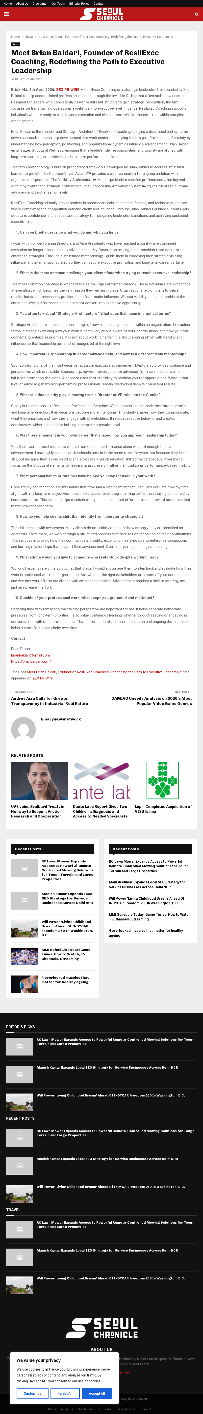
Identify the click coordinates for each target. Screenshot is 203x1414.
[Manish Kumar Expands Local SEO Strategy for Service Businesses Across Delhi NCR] (24, 901)
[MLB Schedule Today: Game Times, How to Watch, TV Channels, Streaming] (24, 956)
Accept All (97, 1393)
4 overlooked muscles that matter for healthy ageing (65, 980)
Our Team (58, 3)
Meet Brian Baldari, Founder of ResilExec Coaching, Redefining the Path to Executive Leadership (104, 672)
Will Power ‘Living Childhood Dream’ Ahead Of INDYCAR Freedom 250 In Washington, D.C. (67, 928)
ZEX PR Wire (42, 678)
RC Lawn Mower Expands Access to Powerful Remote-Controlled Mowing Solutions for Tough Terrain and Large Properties (68, 870)
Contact (99, 3)
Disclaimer (40, 3)
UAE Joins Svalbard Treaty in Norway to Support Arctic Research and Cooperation (37, 811)
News (15, 44)
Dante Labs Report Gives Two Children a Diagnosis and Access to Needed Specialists (100, 811)
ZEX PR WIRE (67, 89)
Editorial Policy (79, 3)
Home (8, 3)
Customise (32, 1393)
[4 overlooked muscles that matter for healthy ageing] (24, 984)
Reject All (65, 1393)
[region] (64, 1378)
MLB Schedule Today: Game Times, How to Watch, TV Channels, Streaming (66, 954)
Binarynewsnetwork (28, 78)
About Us (22, 3)
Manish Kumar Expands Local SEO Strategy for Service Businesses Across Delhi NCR (67, 898)
